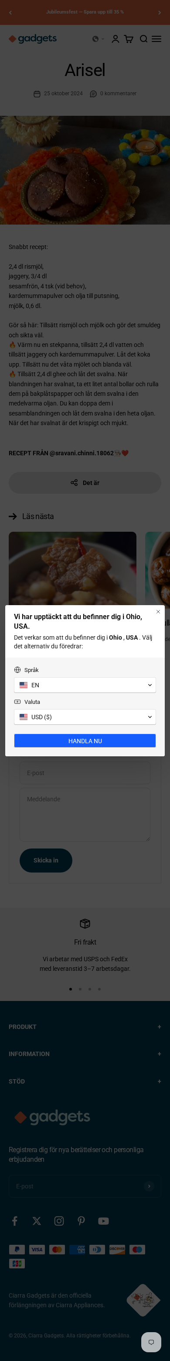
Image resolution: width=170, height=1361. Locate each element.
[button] (85, 685)
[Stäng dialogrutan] (158, 611)
